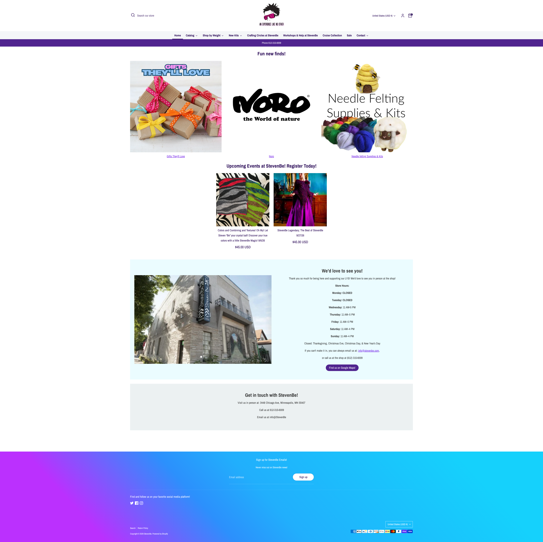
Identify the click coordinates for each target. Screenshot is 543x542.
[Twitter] (131, 503)
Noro (271, 156)
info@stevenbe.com (368, 350)
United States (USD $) (382, 15)
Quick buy (243, 221)
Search (133, 528)
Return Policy (143, 528)
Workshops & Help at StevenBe (300, 35)
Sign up (303, 477)
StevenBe (148, 533)
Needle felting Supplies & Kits (367, 156)
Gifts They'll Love (176, 156)
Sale (349, 35)
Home (177, 35)
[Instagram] (141, 503)
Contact (361, 35)
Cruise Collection (332, 35)
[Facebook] (136, 503)
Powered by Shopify (160, 533)
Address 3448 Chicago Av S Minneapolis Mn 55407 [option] (271, 42)
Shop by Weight (212, 35)
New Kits (234, 35)
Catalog (190, 35)
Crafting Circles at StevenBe (262, 35)
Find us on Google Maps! (342, 368)
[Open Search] (133, 15)
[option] (240, 214)
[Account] (403, 15)
